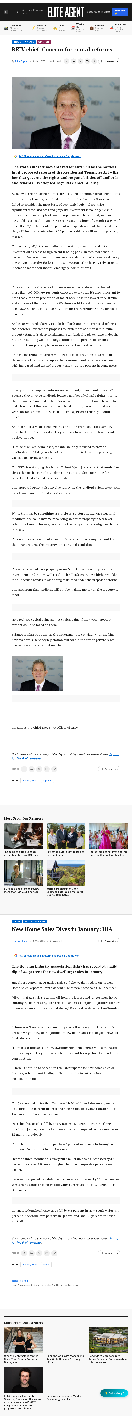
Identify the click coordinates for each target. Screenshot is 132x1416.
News (17, 921)
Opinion (43, 42)
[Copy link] (94, 61)
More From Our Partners (23, 818)
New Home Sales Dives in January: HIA (62, 929)
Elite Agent (21, 61)
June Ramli (21, 941)
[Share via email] (87, 61)
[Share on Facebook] (66, 61)
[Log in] (6, 12)
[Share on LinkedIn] (73, 61)
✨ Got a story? (114, 1393)
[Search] (18, 12)
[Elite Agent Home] (66, 12)
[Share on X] (80, 61)
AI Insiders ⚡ (120, 12)
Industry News (23, 42)
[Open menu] (12, 12)
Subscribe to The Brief (98, 11)
